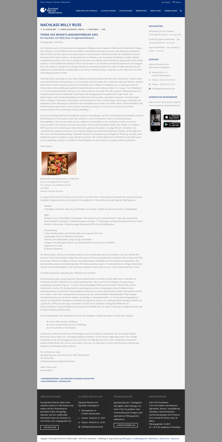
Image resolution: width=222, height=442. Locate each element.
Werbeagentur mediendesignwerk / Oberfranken (140, 438)
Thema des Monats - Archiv (72, 29)
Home (42, 2)
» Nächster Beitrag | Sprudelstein (55, 381)
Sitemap (56, 2)
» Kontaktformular (125, 425)
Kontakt (49, 2)
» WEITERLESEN (49, 427)
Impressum (175, 438)
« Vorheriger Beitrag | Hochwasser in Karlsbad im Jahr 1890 (67, 378)
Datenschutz (65, 2)
